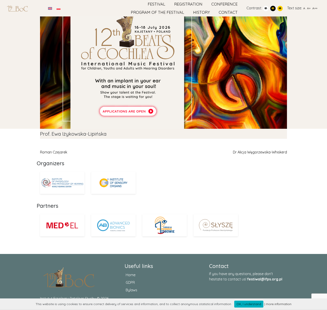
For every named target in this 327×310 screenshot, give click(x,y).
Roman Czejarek (53, 152)
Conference (224, 4)
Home (130, 275)
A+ (309, 8)
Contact (228, 12)
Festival (156, 4)
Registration (188, 4)
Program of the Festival (157, 12)
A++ (314, 8)
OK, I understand (248, 304)
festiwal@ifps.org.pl (264, 279)
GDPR (130, 282)
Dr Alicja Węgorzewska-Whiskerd (260, 152)
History (201, 12)
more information (278, 304)
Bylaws (131, 290)
